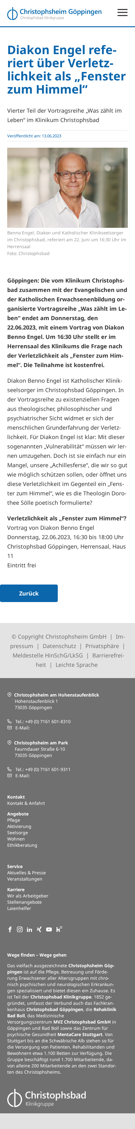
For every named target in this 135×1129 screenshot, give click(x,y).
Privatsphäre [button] (102, 646)
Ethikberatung (22, 845)
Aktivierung (19, 826)
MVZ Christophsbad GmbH (82, 1022)
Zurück (29, 593)
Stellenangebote (24, 902)
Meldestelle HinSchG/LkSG (48, 655)
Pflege (13, 820)
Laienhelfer (19, 908)
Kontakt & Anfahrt (26, 803)
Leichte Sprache (77, 664)
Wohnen (16, 839)
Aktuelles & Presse (26, 873)
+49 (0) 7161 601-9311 (48, 769)
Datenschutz (59, 646)
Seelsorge (17, 832)
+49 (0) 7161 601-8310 (48, 721)
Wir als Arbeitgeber (27, 896)
